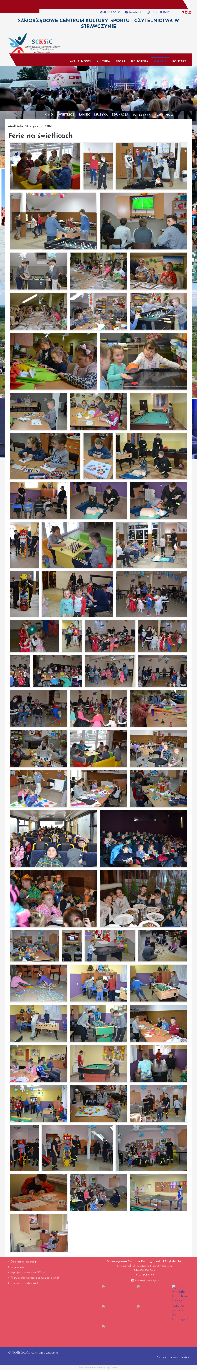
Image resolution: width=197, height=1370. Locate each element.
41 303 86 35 (111, 12)
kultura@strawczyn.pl (147, 1280)
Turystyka (141, 115)
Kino (49, 114)
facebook (135, 12)
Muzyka (101, 114)
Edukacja (120, 114)
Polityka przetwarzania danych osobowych (35, 1277)
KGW (158, 115)
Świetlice (66, 114)
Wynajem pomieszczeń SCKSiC (29, 1272)
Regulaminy (17, 1267)
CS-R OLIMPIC (161, 12)
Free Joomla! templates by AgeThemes (98, 1367)
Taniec (84, 114)
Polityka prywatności (172, 1357)
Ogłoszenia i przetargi (23, 1261)
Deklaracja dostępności (24, 1283)
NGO (169, 115)
